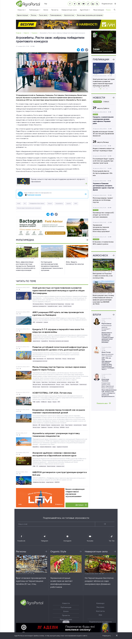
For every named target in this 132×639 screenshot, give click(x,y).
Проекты (54, 10)
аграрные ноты (60, 466)
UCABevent (44, 401)
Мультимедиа (98, 10)
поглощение (39, 322)
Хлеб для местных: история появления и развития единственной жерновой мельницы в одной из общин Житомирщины (58, 290)
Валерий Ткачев (37, 384)
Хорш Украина (68, 425)
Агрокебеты (59, 203)
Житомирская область (38, 304)
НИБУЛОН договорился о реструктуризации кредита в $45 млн (59, 473)
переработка (44, 341)
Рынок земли (43, 15)
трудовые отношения (62, 446)
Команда (100, 603)
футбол (38, 401)
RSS (100, 615)
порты (62, 384)
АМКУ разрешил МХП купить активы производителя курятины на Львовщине (58, 313)
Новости (26, 33)
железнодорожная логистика (40, 361)
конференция (42, 466)
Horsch (50, 203)
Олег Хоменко (39, 358)
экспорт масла (71, 382)
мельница (67, 304)
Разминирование (55, 15)
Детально (79, 505)
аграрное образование (45, 446)
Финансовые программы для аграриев (89, 15)
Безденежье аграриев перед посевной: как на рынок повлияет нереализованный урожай (58, 411)
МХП (75, 203)
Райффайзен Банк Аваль (37, 203)
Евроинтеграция (22, 15)
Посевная (50, 427)
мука (72, 304)
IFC (25, 203)
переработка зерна (52, 306)
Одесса (67, 384)
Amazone (35, 425)
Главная (19, 33)
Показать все (102, 403)
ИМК (77, 382)
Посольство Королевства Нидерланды (54, 304)
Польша (64, 358)
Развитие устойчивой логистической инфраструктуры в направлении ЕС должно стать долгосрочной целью (60, 348)
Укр (45, 4)
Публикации (66, 607)
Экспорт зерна (71, 358)
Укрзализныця (82, 384)
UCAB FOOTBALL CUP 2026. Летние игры (52, 393)
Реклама (100, 607)
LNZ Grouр (56, 427)
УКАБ (18, 203)
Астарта (38, 382)
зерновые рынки (55, 425)
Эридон (49, 401)
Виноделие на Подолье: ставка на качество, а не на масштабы (103, 276)
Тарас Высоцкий (74, 384)
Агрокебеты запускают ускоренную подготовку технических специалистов (56, 434)
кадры (54, 446)
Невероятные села (69, 10)
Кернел (55, 401)
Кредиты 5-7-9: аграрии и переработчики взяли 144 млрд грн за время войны (58, 330)
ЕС (45, 358)
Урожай (84, 425)
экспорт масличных (62, 382)
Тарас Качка (58, 358)
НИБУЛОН (57, 482)
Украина (35, 33)
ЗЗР (39, 425)
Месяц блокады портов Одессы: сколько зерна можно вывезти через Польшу (59, 368)
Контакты (100, 611)
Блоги (46, 10)
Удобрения (44, 427)
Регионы (33, 15)
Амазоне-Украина (45, 425)
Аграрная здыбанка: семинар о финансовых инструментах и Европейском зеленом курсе (54, 454)
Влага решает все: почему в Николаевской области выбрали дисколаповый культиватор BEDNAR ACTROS (103, 299)
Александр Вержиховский (48, 384)
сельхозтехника (78, 425)
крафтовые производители (39, 306)
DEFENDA (62, 427)
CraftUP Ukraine (67, 306)
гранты (69, 203)
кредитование (36, 341)
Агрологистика (69, 15)
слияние (46, 322)
